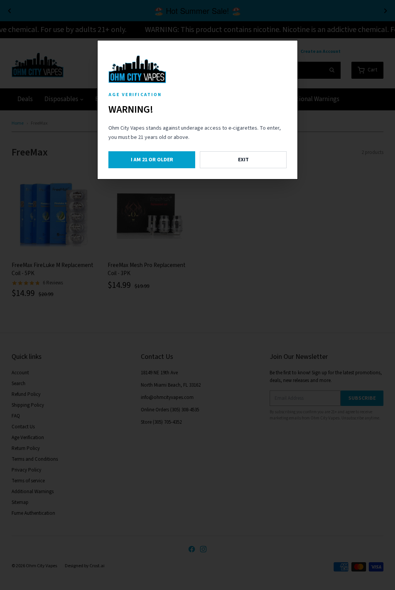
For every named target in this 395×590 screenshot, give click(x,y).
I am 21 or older (152, 160)
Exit (243, 160)
